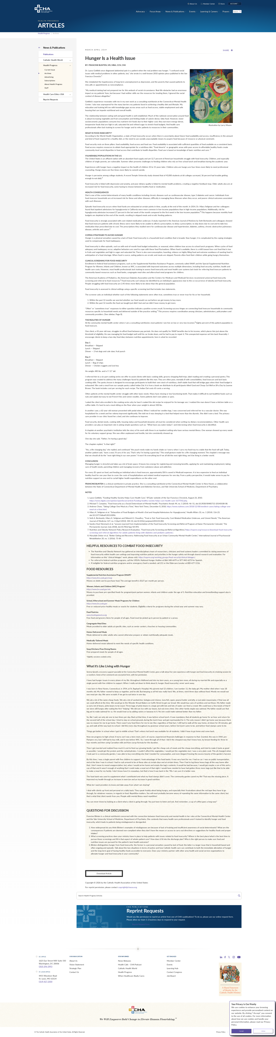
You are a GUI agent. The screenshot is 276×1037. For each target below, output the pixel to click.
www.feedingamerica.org (97, 615)
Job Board (171, 976)
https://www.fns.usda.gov (97, 603)
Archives (48, 73)
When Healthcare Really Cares (131, 976)
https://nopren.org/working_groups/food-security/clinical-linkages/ (166, 557)
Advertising (49, 77)
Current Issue (50, 70)
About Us (73, 960)
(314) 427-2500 (45, 981)
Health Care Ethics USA (53, 94)
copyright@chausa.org (127, 887)
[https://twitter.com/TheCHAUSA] (229, 957)
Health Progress (44, 33)
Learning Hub (172, 968)
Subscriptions (50, 80)
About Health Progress (53, 84)
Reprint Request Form (141, 924)
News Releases (124, 960)
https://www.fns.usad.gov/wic (99, 589)
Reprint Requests (50, 99)
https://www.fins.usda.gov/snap (99, 578)
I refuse (263, 1031)
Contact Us (74, 972)
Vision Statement (76, 964)
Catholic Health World (53, 60)
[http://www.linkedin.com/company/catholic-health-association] (221, 957)
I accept (241, 1031)
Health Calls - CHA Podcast (129, 964)
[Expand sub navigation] (70, 60)
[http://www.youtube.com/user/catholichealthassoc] (238, 957)
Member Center (174, 960)
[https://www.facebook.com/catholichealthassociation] (225, 957)
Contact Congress (174, 972)
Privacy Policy (220, 1032)
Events (169, 964)
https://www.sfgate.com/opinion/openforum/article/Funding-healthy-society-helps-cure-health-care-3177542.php (138, 500)
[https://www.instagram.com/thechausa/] (233, 957)
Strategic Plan (75, 968)
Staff (46, 88)
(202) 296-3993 (45, 966)
